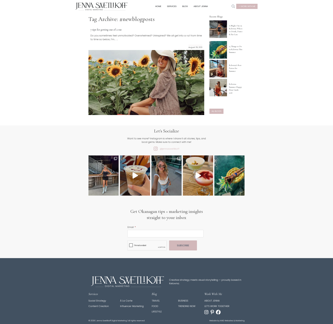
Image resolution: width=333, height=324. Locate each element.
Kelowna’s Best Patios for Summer (235, 68)
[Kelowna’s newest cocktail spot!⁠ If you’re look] (198, 175)
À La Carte (126, 300)
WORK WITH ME (247, 6)
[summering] (166, 175)
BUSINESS (183, 300)
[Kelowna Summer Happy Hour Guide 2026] (218, 87)
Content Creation (98, 306)
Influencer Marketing (132, 306)
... (116, 39)
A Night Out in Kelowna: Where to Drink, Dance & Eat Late (236, 30)
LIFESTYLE (157, 311)
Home (158, 6)
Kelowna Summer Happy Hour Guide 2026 (235, 88)
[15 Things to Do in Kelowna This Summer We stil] (229, 175)
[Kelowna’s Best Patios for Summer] (218, 68)
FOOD (155, 306)
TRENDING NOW (186, 306)
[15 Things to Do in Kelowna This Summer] (218, 50)
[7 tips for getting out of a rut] (146, 82)
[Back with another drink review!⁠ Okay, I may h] (135, 175)
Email (131, 227)
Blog (185, 6)
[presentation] (147, 245)
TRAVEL (156, 300)
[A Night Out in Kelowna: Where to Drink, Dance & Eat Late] (218, 29)
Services (172, 6)
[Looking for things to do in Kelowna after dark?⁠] (103, 175)
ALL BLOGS (216, 111)
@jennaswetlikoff (169, 148)
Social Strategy (97, 300)
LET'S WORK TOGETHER (216, 306)
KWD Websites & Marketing (232, 320)
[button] (233, 6)
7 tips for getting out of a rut (106, 29)
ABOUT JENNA (212, 300)
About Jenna (201, 6)
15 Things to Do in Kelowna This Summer (235, 49)
